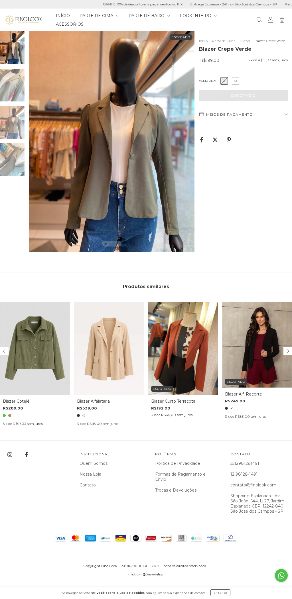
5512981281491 (244, 463)
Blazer (245, 41)
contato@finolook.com (253, 485)
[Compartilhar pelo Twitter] (215, 139)
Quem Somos (94, 463)
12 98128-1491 (244, 474)
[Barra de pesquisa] (259, 20)
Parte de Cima (224, 41)
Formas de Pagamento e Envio (180, 477)
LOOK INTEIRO (196, 15)
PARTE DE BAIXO (147, 15)
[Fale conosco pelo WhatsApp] (281, 575)
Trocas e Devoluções (175, 490)
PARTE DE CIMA (97, 15)
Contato (88, 485)
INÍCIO (63, 15)
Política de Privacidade (177, 463)
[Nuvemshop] (146, 575)
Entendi (220, 592)
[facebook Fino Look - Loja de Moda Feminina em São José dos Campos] (26, 454)
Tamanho (207, 81)
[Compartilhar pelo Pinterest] (229, 139)
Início (203, 41)
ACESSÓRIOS (70, 24)
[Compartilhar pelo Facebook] (202, 139)
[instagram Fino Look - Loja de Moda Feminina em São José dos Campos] (10, 454)
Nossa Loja (90, 474)
